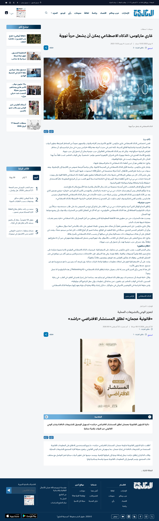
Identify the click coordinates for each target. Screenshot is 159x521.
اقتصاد (103, 13)
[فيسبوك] (17, 2)
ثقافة (86, 13)
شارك (51, 48)
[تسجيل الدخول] (40, 2)
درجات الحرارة (112, 2)
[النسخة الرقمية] (21, 13)
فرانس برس (129, 296)
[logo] (144, 13)
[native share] (46, 47)
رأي (69, 13)
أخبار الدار (143, 306)
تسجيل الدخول (35, 2)
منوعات (77, 13)
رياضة (94, 13)
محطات (143, 29)
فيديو (63, 13)
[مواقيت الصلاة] (6, 13)
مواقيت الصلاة (122, 2)
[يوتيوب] (6, 2)
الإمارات (125, 13)
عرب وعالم (114, 13)
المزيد (55, 13)
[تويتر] (14, 2)
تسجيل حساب (24, 2)
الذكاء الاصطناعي (144, 296)
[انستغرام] (10, 2)
